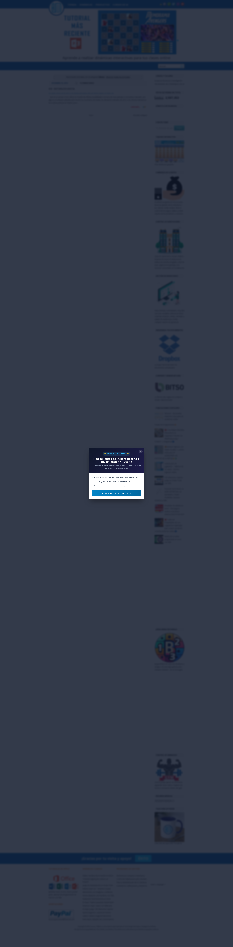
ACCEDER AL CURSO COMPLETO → (116, 493)
